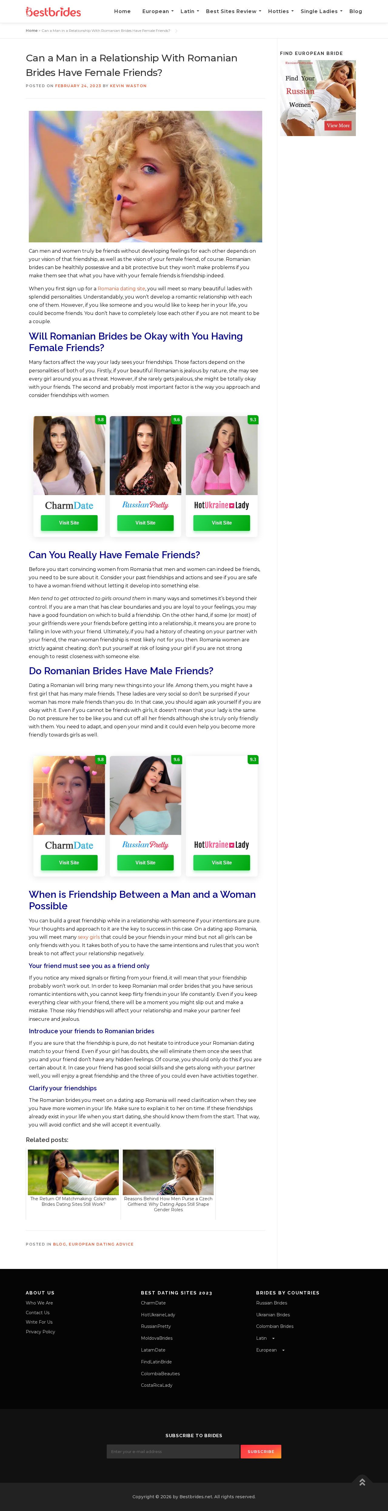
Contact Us (37, 1312)
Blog (356, 11)
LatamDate (153, 1350)
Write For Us (39, 1322)
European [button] (267, 1350)
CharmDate (153, 1303)
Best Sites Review (231, 11)
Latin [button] (262, 1338)
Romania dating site (121, 289)
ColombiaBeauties (160, 1373)
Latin (188, 11)
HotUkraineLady (158, 1315)
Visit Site (69, 522)
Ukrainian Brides (273, 1315)
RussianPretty (156, 1326)
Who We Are (39, 1303)
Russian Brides (271, 1303)
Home (122, 11)
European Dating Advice (101, 1244)
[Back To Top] (362, 1482)
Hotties (278, 11)
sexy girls (89, 937)
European (155, 11)
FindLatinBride (156, 1362)
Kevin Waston (128, 86)
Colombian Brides (274, 1326)
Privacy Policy (40, 1332)
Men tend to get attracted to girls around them (87, 598)
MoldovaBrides (156, 1338)
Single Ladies (319, 11)
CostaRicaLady (156, 1385)
